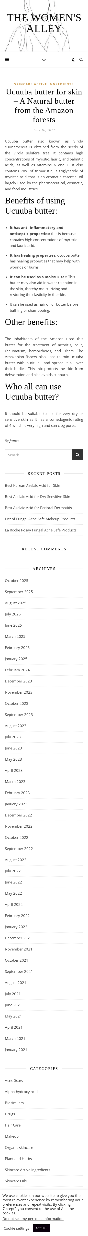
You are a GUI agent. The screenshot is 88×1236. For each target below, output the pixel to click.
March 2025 (15, 636)
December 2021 (18, 937)
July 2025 (13, 614)
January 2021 (16, 1049)
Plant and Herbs (18, 1158)
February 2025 (17, 647)
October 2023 (16, 703)
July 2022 (13, 870)
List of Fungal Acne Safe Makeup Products (40, 518)
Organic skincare (19, 1147)
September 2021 (19, 971)
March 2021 (15, 1038)
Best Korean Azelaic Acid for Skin (32, 485)
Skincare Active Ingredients (44, 84)
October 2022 (16, 837)
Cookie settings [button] (16, 1228)
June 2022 (13, 882)
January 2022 (16, 926)
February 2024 (17, 669)
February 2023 (17, 792)
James (15, 440)
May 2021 (13, 1016)
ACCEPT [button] (41, 1228)
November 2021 (19, 949)
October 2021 (16, 960)
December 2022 (18, 815)
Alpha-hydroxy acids (22, 1091)
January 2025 (16, 658)
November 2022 (19, 826)
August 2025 (15, 602)
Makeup (12, 1136)
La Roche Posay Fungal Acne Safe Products (41, 530)
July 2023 (13, 736)
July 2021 (13, 993)
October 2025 (16, 580)
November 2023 (19, 692)
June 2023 (13, 748)
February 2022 (17, 915)
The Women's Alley (44, 23)
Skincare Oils (16, 1180)
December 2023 (18, 681)
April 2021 (14, 1027)
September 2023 (19, 714)
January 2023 (16, 803)
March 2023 (15, 781)
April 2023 (14, 770)
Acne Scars (14, 1080)
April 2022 (14, 904)
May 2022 (13, 893)
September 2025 (19, 591)
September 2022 (19, 848)
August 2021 (15, 982)
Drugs (10, 1113)
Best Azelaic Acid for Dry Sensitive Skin (37, 496)
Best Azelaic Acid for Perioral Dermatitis (38, 507)
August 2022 (15, 859)
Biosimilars (14, 1102)
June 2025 (13, 625)
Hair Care (13, 1125)
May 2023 (13, 759)
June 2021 (13, 1004)
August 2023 (15, 725)
